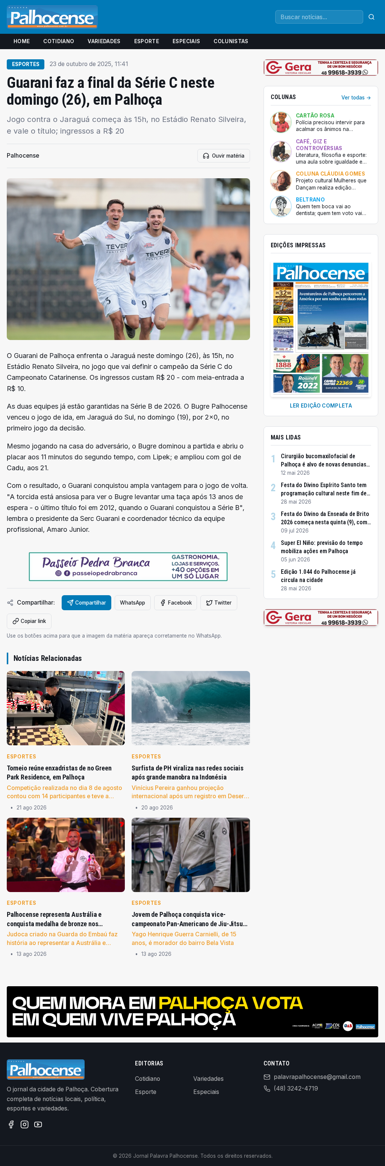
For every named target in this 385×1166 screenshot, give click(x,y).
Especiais (186, 41)
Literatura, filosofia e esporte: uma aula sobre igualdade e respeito (331, 158)
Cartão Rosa (315, 116)
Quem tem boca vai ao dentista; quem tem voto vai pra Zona (329, 210)
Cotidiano (58, 41)
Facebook (180, 603)
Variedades (104, 41)
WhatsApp (132, 603)
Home (22, 41)
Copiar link (33, 621)
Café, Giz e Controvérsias (319, 144)
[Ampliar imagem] (128, 259)
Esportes (25, 64)
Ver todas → (356, 98)
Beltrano (310, 200)
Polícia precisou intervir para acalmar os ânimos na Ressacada (330, 126)
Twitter (223, 603)
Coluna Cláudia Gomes (330, 174)
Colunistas (231, 41)
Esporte (146, 41)
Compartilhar (90, 603)
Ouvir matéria (228, 156)
